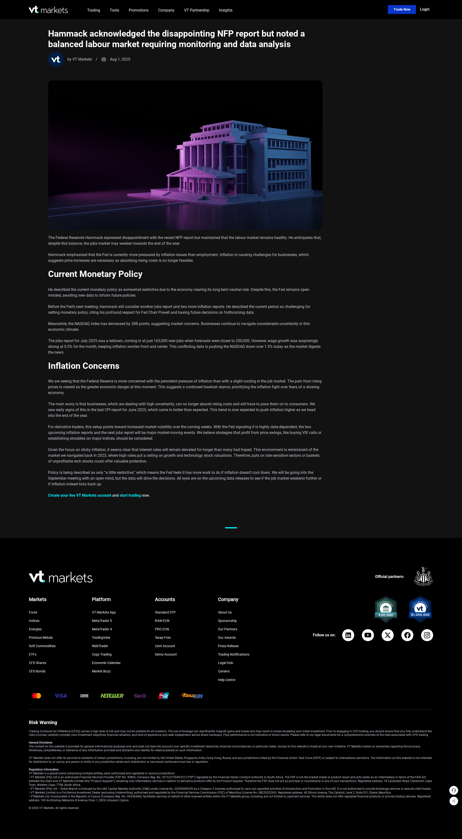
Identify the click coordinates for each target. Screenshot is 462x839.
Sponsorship (227, 621)
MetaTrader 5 (102, 621)
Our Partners (227, 629)
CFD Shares (37, 663)
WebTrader (100, 646)
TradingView (101, 637)
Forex (33, 612)
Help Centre (226, 680)
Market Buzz (101, 671)
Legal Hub (225, 663)
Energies (35, 629)
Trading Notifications (233, 654)
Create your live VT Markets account (79, 495)
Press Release (228, 646)
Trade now (402, 9)
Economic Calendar (106, 663)
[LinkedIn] (348, 635)
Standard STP (165, 612)
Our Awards (227, 637)
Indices (34, 621)
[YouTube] (368, 635)
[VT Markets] (48, 9)
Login (425, 9)
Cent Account (165, 646)
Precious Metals (41, 637)
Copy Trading (102, 654)
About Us (225, 612)
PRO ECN (162, 629)
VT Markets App (104, 612)
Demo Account (166, 654)
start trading (130, 495)
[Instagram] (427, 635)
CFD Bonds (37, 671)
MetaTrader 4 (102, 629)
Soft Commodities (42, 646)
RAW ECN (162, 621)
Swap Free (163, 637)
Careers (224, 671)
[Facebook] (407, 635)
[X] (388, 635)
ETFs (32, 654)
